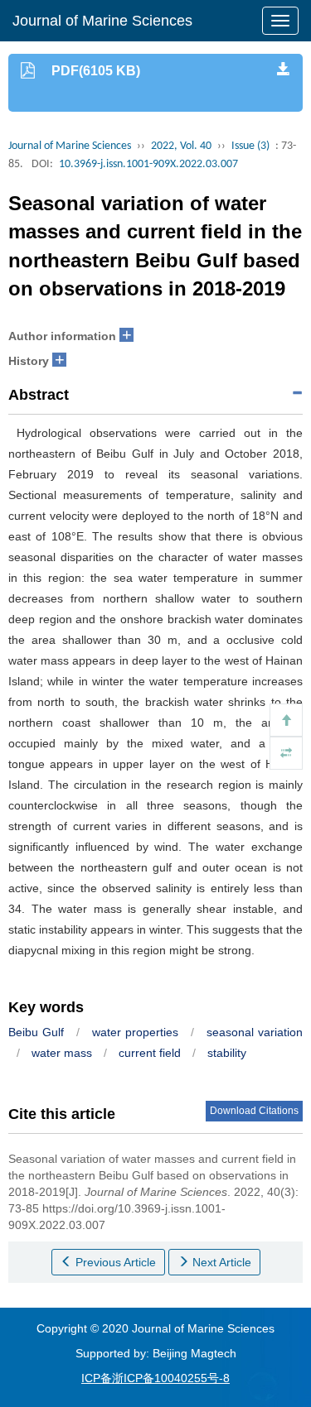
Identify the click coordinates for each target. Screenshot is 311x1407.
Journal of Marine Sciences (102, 20)
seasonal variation (255, 1032)
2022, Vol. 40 (181, 146)
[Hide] (286, 753)
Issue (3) (250, 146)
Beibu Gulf (36, 1032)
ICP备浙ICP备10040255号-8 (155, 1378)
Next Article (220, 1262)
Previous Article (114, 1262)
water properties (135, 1032)
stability (226, 1052)
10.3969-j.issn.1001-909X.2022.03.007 (148, 164)
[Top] (286, 720)
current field (150, 1052)
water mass (62, 1052)
